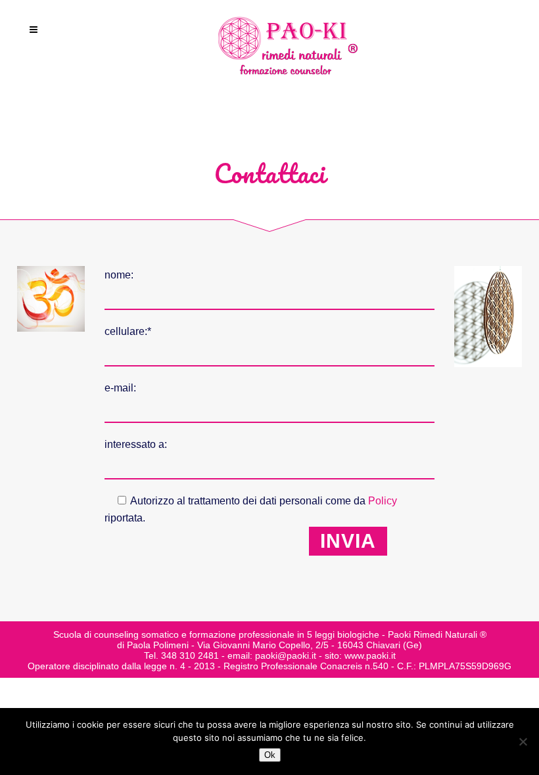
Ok (269, 755)
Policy (382, 500)
